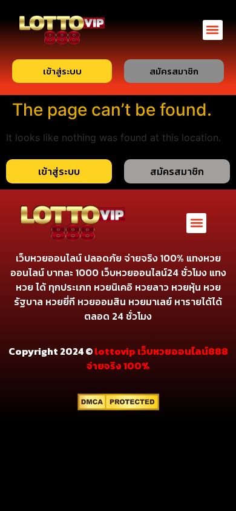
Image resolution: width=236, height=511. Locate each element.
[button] (213, 30)
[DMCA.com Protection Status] (118, 407)
